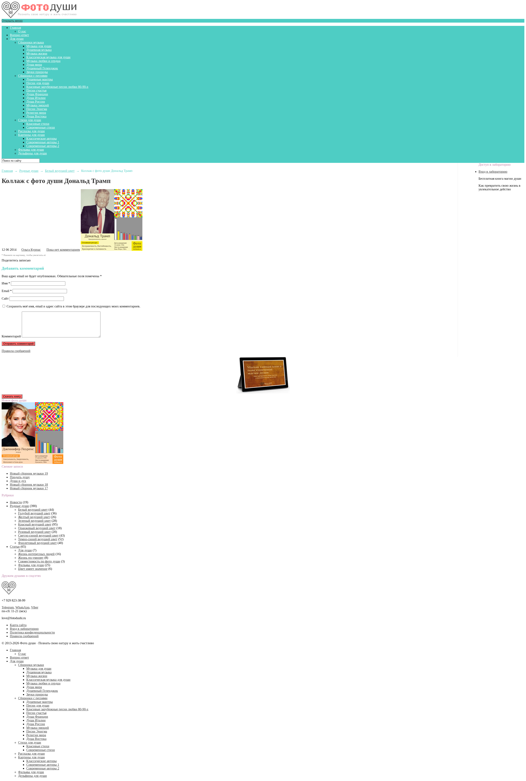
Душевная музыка (39, 50)
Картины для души (31, 135)
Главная (15, 27)
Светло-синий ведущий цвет (38, 535)
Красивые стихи (37, 123)
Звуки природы (37, 72)
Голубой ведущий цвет (34, 513)
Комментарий (11, 336)
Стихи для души (29, 120)
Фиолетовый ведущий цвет (37, 543)
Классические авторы (41, 138)
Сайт (5, 298)
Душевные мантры (39, 79)
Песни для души (37, 83)
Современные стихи (40, 127)
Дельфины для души (32, 153)
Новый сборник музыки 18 (29, 484)
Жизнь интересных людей (36, 554)
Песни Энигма (36, 109)
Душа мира (34, 64)
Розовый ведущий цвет (34, 532)
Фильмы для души (31, 149)
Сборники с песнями (32, 75)
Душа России (35, 101)
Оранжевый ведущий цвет (36, 528)
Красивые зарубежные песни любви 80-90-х (57, 87)
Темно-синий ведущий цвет (37, 539)
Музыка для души (38, 46)
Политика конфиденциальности (32, 632)
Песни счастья (36, 90)
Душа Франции (37, 94)
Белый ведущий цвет (33, 509)
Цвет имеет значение (32, 569)
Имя (6, 283)
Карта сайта (18, 625)
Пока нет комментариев (63, 249)
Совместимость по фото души (39, 561)
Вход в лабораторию (493, 171)
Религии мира (36, 112)
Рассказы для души (31, 131)
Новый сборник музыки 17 (29, 488)
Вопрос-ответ (19, 35)
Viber (34, 607)
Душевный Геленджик (42, 68)
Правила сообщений (16, 351)
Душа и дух (18, 481)
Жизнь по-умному (31, 557)
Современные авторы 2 (42, 146)
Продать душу (20, 477)
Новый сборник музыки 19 (29, 473)
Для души (17, 38)
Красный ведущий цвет (34, 524)
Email (7, 291)
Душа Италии (36, 98)
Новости (16, 502)
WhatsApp (22, 607)
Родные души (19, 506)
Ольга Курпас (31, 249)
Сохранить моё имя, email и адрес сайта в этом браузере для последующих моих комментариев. (73, 306)
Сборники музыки (31, 42)
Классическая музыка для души (48, 57)
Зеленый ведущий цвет (34, 520)
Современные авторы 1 (42, 142)
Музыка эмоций (37, 105)
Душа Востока (36, 116)
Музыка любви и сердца (43, 61)
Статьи (15, 546)
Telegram (8, 607)
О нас (22, 31)
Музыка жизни (36, 53)
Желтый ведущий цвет (34, 517)
